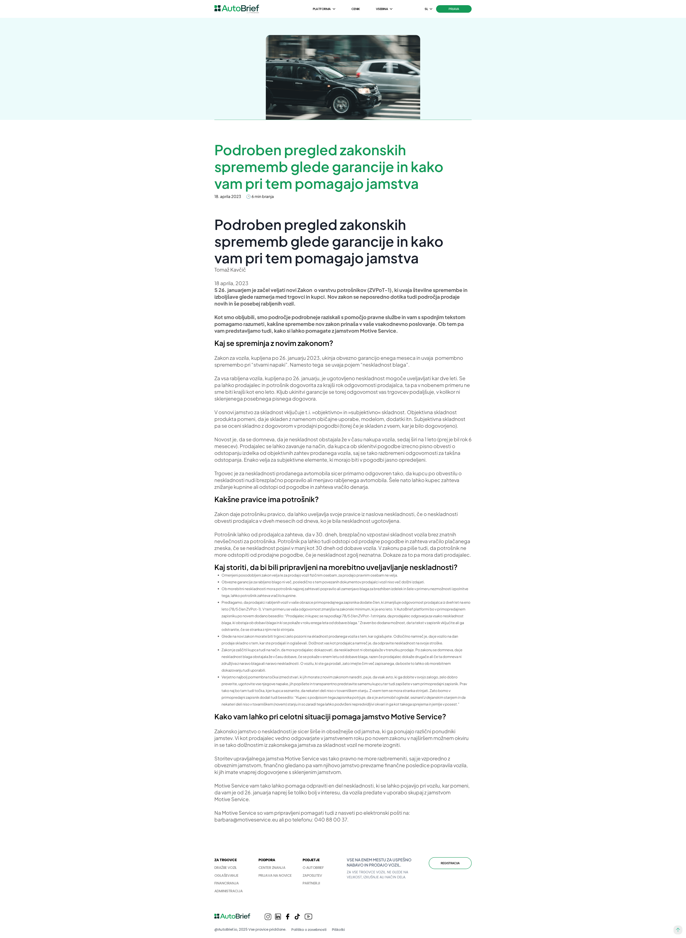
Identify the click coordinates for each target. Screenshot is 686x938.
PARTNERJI (311, 883)
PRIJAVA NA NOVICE (275, 875)
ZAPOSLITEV (312, 875)
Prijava (454, 9)
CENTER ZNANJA (272, 867)
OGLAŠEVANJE (226, 875)
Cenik (355, 9)
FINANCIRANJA (226, 883)
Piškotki (338, 929)
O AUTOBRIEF (313, 867)
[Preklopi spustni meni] (334, 9)
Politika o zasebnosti (309, 929)
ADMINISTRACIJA (228, 891)
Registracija (450, 863)
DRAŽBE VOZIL (225, 867)
